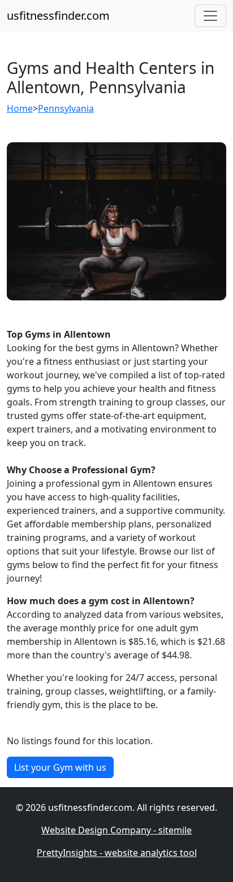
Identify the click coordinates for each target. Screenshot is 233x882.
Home (20, 108)
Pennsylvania (66, 108)
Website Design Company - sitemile (116, 830)
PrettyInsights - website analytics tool (117, 852)
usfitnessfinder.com (58, 15)
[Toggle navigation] (210, 16)
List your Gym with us (60, 767)
